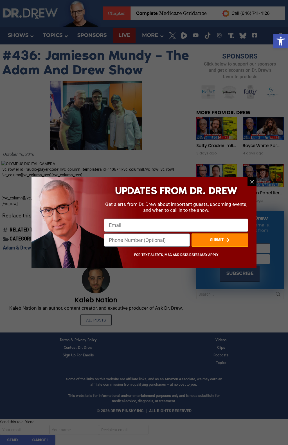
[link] (280, 41)
